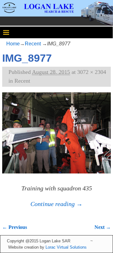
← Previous (14, 227)
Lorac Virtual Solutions (66, 247)
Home (13, 43)
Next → (102, 227)
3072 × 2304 (91, 72)
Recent (33, 43)
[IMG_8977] (56, 137)
